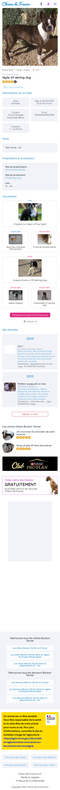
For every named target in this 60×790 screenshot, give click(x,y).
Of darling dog (13, 178)
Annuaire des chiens (44, 764)
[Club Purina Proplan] (30, 463)
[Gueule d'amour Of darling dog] (30, 268)
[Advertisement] (30, 531)
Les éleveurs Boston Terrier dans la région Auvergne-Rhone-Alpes (30, 690)
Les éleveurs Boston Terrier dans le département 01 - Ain (30, 699)
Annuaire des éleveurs (44, 757)
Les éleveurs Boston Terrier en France (30, 682)
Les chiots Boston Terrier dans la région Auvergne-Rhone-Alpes (30, 655)
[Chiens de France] (16, 4)
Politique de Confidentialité (30, 780)
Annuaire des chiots (15, 757)
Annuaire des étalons (15, 764)
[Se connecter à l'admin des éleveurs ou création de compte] (48, 4)
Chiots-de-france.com (30, 773)
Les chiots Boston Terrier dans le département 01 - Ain (30, 664)
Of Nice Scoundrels (15, 87)
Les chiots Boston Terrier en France (30, 648)
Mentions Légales (30, 777)
